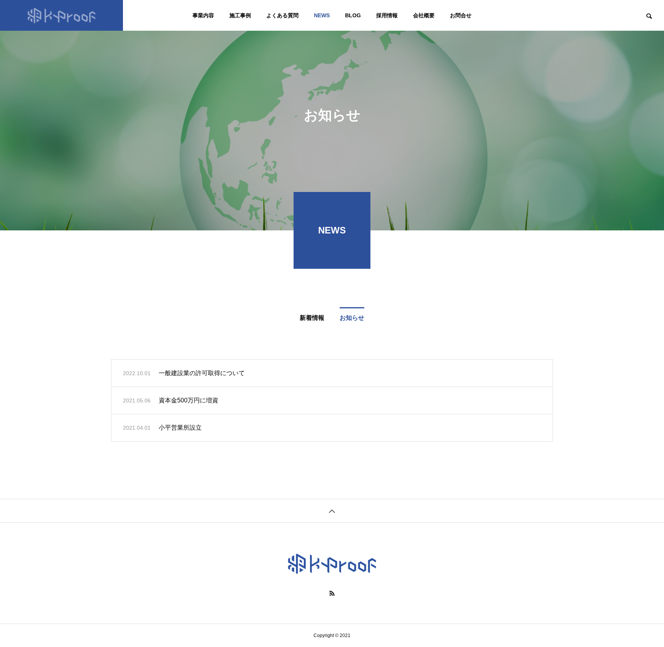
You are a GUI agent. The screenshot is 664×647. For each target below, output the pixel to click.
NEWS (322, 15)
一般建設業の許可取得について (202, 373)
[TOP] (332, 510)
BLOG (353, 15)
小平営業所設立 (180, 427)
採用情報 (387, 15)
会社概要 (424, 15)
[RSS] (332, 593)
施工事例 (240, 15)
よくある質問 (282, 15)
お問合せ (460, 15)
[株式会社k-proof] (61, 15)
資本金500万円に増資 (188, 400)
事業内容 (203, 15)
